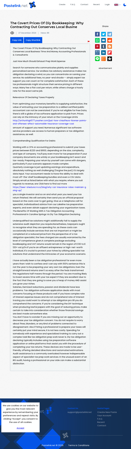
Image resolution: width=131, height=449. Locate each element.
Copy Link (17, 40)
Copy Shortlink (33, 40)
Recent (96, 4)
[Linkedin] (103, 52)
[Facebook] (97, 34)
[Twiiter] (103, 34)
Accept (20, 428)
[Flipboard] (109, 52)
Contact (84, 4)
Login (107, 4)
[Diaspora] (109, 58)
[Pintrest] (97, 46)
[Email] (103, 40)
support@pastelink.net (80, 412)
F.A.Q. (72, 4)
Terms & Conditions (78, 445)
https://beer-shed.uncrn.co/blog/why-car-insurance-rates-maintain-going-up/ (49, 189)
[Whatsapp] (97, 40)
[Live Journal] (97, 52)
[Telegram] (109, 34)
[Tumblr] (103, 46)
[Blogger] (109, 46)
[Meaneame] (103, 58)
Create (62, 4)
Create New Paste (107, 412)
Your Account (104, 415)
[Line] (97, 58)
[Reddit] (109, 40)
